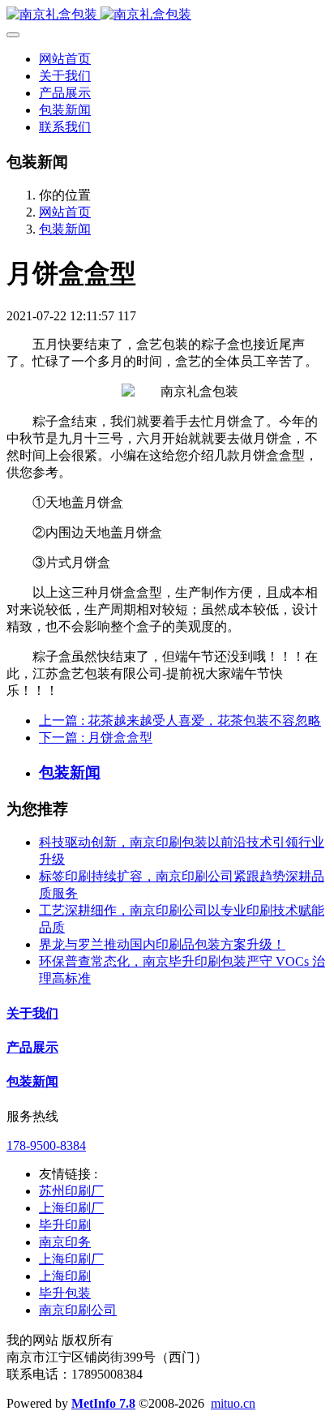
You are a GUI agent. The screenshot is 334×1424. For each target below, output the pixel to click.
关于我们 (32, 1013)
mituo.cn (233, 1403)
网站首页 (65, 59)
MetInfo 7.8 (103, 1403)
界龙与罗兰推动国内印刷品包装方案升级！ (162, 944)
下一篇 (95, 737)
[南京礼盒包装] (167, 15)
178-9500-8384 (46, 1145)
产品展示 (32, 1047)
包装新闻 (65, 229)
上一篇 (180, 720)
